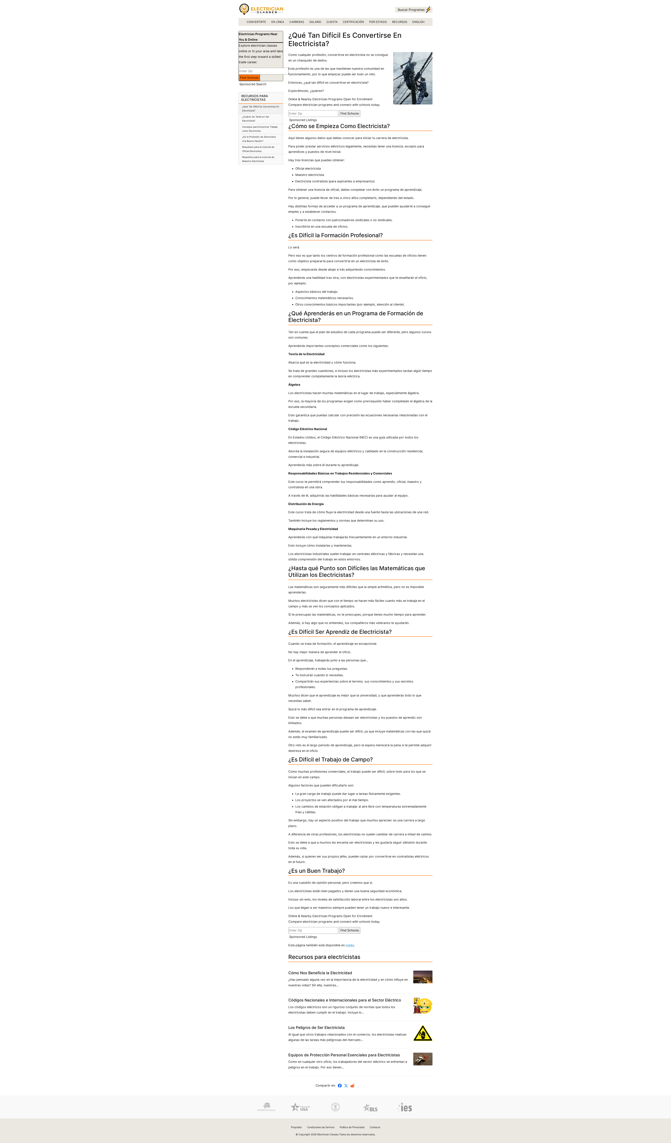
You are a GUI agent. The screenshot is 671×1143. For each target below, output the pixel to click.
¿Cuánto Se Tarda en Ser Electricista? (255, 118)
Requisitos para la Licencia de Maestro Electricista (258, 159)
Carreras (296, 22)
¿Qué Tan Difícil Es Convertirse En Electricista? (260, 108)
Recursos (399, 22)
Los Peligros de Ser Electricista (316, 1027)
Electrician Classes (327, 1134)
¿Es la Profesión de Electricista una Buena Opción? (259, 138)
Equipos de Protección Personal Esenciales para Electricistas (344, 1055)
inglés (350, 945)
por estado (378, 22)
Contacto (375, 1127)
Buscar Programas (411, 10)
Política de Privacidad (352, 1127)
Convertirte (256, 22)
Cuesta (332, 22)
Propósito (296, 1127)
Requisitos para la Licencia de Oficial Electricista (258, 149)
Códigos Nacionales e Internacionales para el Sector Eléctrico (344, 1000)
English (418, 22)
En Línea (277, 22)
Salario (315, 22)
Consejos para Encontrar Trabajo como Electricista (260, 128)
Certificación (353, 22)
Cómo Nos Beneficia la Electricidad (320, 973)
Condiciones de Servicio (320, 1127)
